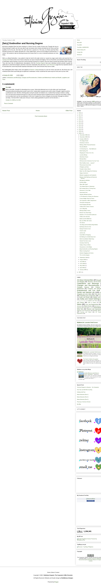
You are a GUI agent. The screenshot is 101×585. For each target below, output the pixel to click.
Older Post (69, 110)
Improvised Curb (83, 192)
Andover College (34, 69)
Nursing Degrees (40, 63)
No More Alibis (83, 182)
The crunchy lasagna (84, 255)
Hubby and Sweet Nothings (90, 299)
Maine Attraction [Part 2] (82, 397)
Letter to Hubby (92, 302)
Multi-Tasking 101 (84, 150)
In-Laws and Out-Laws (81, 300)
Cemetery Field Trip (84, 242)
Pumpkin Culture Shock (85, 169)
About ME (79, 42)
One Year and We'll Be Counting (84, 389)
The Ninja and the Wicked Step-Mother (89, 224)
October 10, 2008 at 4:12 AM (13, 100)
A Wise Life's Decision (85, 216)
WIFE (93, 101)
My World (90, 307)
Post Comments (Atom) (41, 116)
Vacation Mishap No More (86, 194)
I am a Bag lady (83, 208)
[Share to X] (20, 75)
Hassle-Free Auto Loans (85, 240)
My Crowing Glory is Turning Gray (87, 188)
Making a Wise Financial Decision (87, 144)
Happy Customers (84, 173)
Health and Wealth (56, 77)
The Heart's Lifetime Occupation (90, 359)
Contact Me (79, 52)
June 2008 (82, 263)
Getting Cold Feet (81, 392)
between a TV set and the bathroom (88, 214)
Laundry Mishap (83, 154)
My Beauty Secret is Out (85, 226)
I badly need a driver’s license (87, 206)
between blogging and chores (86, 253)
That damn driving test (85, 202)
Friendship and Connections (87, 295)
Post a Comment (8, 103)
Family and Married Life (86, 292)
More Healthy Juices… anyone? (87, 163)
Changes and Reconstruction (29, 77)
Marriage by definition (85, 180)
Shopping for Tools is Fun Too (87, 152)
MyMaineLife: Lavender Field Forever (87, 322)
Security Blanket (83, 146)
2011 (80, 127)
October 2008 (83, 139)
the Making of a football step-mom (88, 236)
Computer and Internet (94, 288)
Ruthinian (81, 371)
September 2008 (84, 257)
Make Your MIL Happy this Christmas (88, 171)
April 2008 (82, 267)
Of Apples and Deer (84, 167)
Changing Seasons (83, 287)
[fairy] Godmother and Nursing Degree (89, 249)
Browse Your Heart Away (85, 212)
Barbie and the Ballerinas (85, 218)
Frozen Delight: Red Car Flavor (87, 198)
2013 (80, 123)
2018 (80, 113)
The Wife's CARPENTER (83, 47)
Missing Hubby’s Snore (85, 210)
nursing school (6, 59)
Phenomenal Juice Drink (85, 165)
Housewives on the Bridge (86, 247)
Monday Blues (83, 158)
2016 (80, 117)
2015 (80, 119)
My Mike (79, 404)
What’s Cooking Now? (85, 251)
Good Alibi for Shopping (85, 234)
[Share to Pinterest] (23, 75)
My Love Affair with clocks (86, 220)
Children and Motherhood (44, 77)
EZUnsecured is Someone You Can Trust (89, 160)
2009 (80, 131)
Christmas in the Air (84, 142)
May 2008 (82, 265)
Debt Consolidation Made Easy (87, 238)
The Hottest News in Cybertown (87, 186)
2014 (80, 121)
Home (38, 110)
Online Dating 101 (81, 49)
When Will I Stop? (84, 184)
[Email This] (17, 75)
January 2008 (83, 269)
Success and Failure (85, 312)
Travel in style (83, 230)
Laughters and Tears (92, 300)
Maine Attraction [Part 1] (82, 394)
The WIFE (79, 45)
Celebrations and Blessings (14, 77)
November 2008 (84, 137)
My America (97, 306)
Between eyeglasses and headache (88, 175)
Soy (7, 87)
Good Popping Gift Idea (85, 204)
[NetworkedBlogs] (90, 498)
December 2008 (84, 135)
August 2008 (83, 259)
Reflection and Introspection (83, 310)
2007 (80, 272)
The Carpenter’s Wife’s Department (88, 200)
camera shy (82, 232)
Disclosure (79, 54)
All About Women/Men (85, 280)
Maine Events (88, 306)
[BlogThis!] (18, 75)
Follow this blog (90, 500)
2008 (80, 133)
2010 (80, 129)
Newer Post (6, 110)
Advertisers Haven (84, 156)
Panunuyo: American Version (84, 401)
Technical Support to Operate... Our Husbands (88, 387)
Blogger (56, 582)
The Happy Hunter (84, 140)
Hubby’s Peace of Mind (85, 244)
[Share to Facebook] (21, 75)
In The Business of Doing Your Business (89, 196)
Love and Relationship (91, 304)
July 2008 (82, 261)
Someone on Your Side (85, 190)
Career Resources (51, 64)
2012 (80, 125)
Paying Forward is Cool (85, 228)
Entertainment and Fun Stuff (88, 290)
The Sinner (82, 222)
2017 (80, 115)
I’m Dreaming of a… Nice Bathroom (88, 148)
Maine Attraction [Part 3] (82, 399)
